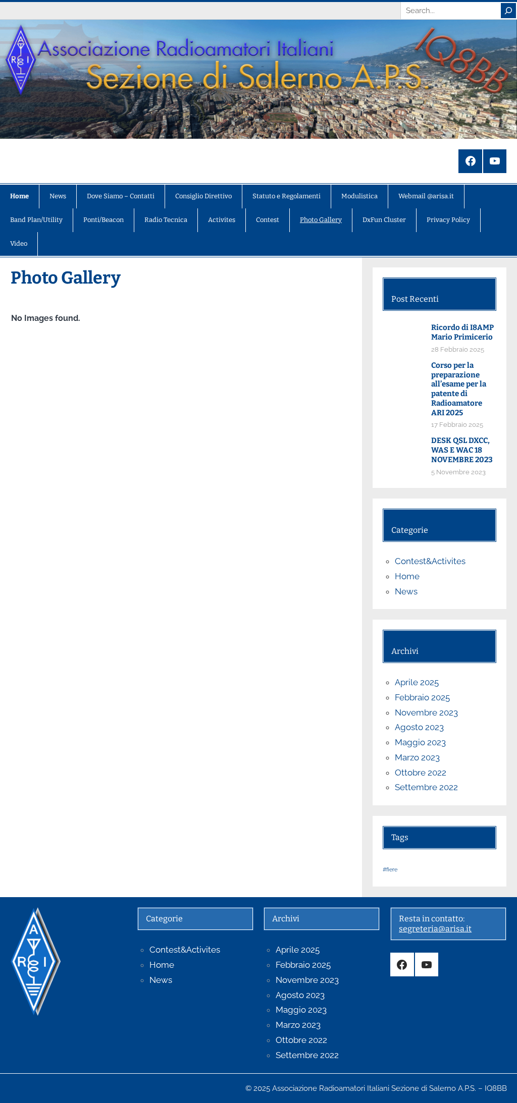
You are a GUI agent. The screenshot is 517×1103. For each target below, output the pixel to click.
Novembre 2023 (426, 712)
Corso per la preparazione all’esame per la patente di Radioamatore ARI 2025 (458, 389)
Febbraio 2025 (422, 697)
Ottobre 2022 (420, 772)
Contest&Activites (430, 561)
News (406, 591)
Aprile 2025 (417, 682)
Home (407, 576)
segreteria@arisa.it (435, 928)
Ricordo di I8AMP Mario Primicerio (462, 332)
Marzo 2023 (417, 757)
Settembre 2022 (426, 787)
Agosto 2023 (419, 727)
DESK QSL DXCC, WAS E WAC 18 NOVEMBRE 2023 (462, 450)
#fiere (390, 869)
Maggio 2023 (420, 742)
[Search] (508, 10)
